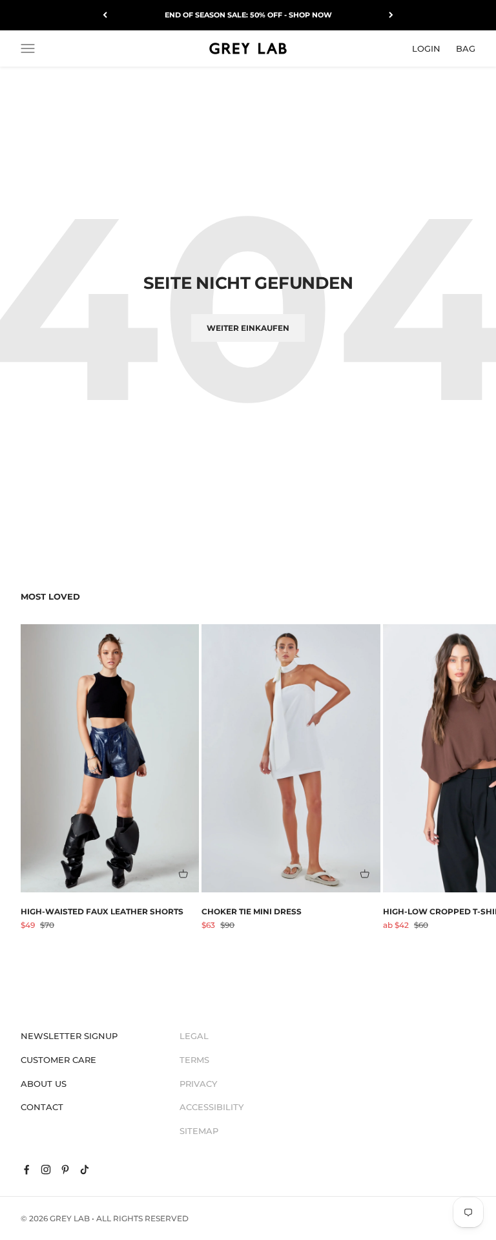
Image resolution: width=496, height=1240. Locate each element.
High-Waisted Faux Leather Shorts (102, 911)
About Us (44, 1083)
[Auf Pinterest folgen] (65, 1169)
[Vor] (391, 15)
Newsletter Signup (69, 1036)
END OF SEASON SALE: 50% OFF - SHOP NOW (248, 14)
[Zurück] (105, 15)
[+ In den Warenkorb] (183, 873)
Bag (465, 48)
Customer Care (58, 1060)
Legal (194, 1036)
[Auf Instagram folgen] (46, 1169)
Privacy (198, 1083)
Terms (194, 1060)
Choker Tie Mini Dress (252, 911)
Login (426, 48)
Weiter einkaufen (248, 328)
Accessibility (211, 1107)
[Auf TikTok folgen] (84, 1169)
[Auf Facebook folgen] (26, 1169)
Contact (42, 1107)
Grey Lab (70, 1218)
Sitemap (199, 1131)
